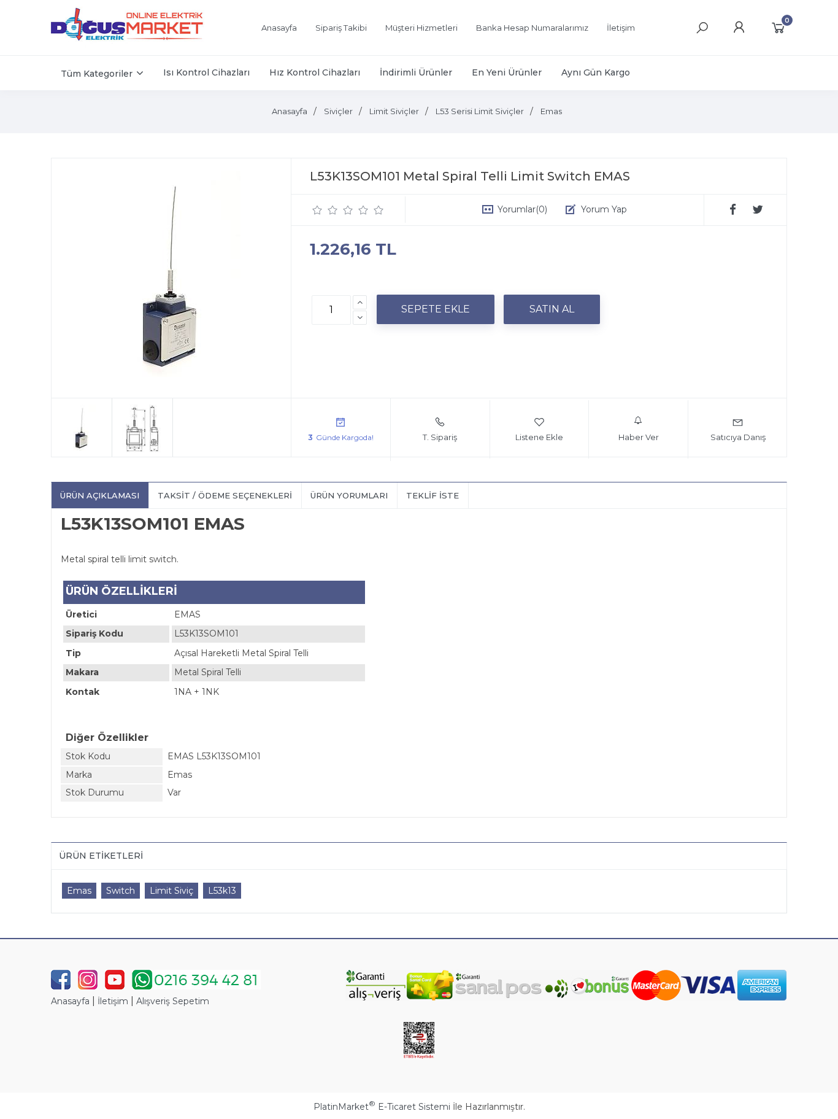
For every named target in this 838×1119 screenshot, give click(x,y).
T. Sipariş (440, 437)
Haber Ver (638, 437)
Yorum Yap (604, 209)
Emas (79, 890)
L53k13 (222, 890)
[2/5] (325, 210)
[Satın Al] (552, 309)
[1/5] (317, 210)
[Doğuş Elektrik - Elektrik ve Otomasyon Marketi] (127, 45)
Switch (120, 890)
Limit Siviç (171, 890)
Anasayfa (70, 1001)
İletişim (113, 1001)
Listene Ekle (539, 437)
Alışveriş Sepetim (172, 1001)
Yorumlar (522, 209)
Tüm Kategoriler (97, 73)
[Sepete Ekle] (435, 309)
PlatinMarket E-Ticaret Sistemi (381, 1106)
